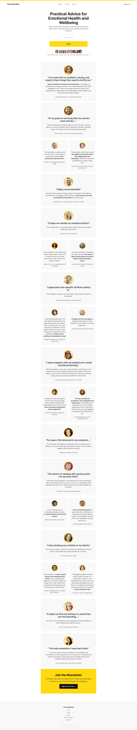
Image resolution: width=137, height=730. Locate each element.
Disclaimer (73, 726)
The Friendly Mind (13, 4)
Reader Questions (68, 717)
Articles (67, 4)
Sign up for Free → (68, 686)
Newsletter (127, 4)
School (74, 4)
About (60, 4)
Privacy (67, 726)
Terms (62, 726)
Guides (68, 712)
